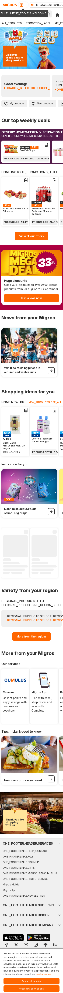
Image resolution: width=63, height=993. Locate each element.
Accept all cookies (31, 981)
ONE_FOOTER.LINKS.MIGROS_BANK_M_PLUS (30, 873)
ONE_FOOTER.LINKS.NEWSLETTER (24, 895)
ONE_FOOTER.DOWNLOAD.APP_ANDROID (38, 937)
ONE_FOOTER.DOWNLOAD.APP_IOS (13, 937)
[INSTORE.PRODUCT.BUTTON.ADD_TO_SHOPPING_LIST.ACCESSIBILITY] (46, 144)
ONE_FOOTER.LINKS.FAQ (18, 856)
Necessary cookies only (31, 988)
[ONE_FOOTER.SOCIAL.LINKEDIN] (55, 944)
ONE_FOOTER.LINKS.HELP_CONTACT (25, 851)
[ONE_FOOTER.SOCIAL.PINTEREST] (45, 944)
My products (17, 103)
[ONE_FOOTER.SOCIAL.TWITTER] (16, 944)
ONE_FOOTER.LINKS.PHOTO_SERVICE (25, 879)
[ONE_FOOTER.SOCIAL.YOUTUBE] (25, 944)
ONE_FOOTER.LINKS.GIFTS (19, 868)
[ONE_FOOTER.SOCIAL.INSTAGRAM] (35, 944)
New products (45, 103)
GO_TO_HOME (9, 5)
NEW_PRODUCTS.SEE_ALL (45, 402)
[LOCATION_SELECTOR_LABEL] (23, 5)
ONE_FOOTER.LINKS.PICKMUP (21, 862)
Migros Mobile (11, 884)
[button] (31, 843)
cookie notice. (43, 974)
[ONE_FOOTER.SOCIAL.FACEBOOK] (6, 944)
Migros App (9, 890)
